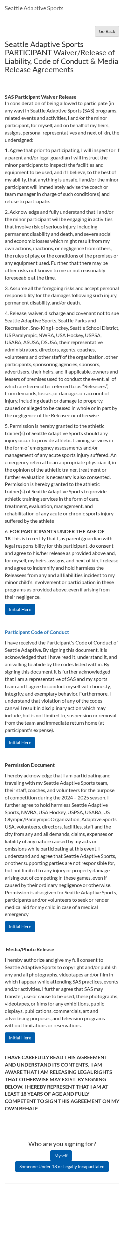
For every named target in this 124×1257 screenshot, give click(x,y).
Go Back (107, 31)
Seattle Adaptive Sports (34, 8)
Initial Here (20, 609)
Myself (61, 1155)
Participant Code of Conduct (37, 632)
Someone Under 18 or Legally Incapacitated (62, 1166)
